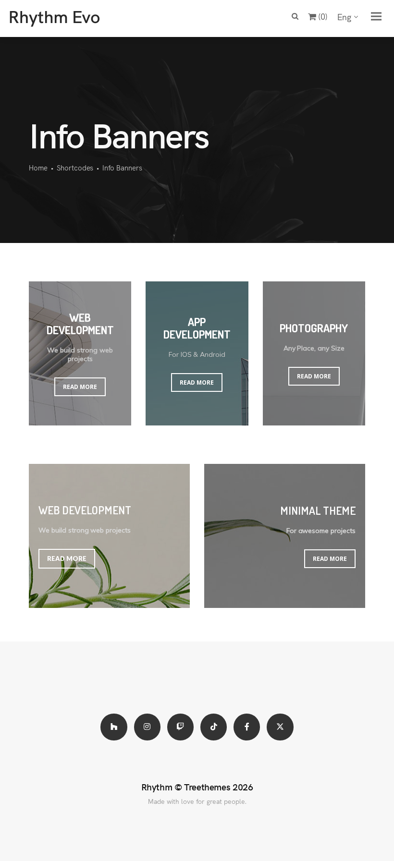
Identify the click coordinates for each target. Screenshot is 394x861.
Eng (344, 17)
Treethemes (207, 786)
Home (38, 167)
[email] (247, 727)
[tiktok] (213, 727)
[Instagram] (147, 727)
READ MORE (80, 387)
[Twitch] (180, 727)
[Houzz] (113, 727)
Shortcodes (75, 167)
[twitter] (280, 727)
